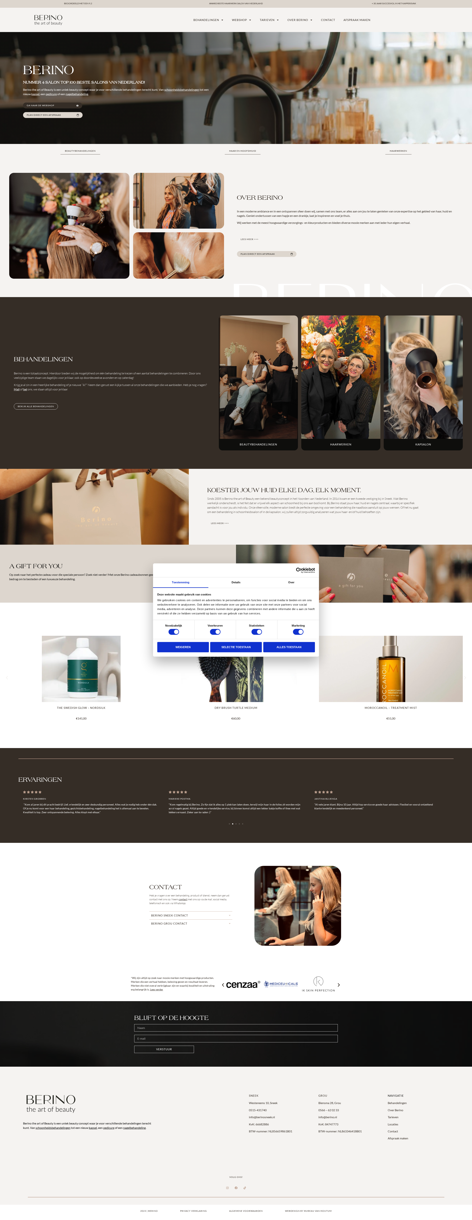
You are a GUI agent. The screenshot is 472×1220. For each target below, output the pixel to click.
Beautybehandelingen (258, 444)
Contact (328, 20)
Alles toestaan (289, 646)
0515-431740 (258, 1110)
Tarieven (267, 20)
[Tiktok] (244, 1188)
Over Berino (395, 1110)
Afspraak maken (356, 20)
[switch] (215, 632)
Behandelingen (206, 20)
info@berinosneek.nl (262, 1117)
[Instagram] (227, 1188)
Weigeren (183, 646)
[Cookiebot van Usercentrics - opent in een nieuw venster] (299, 570)
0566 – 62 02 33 (328, 1110)
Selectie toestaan (236, 646)
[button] (7, 677)
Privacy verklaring (193, 1211)
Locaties (393, 1124)
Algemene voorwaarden (246, 1211)
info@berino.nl (327, 1117)
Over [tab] (291, 582)
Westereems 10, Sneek (263, 1103)
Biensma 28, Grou (329, 1103)
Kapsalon (423, 444)
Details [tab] (236, 582)
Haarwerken (340, 444)
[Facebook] (236, 1188)
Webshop (239, 20)
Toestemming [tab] (180, 582)
